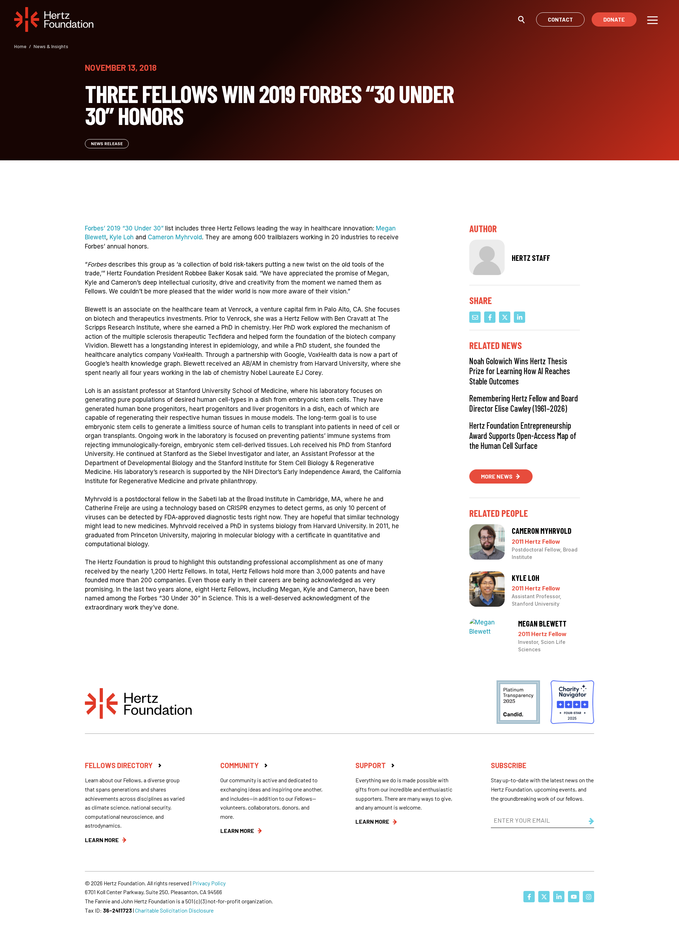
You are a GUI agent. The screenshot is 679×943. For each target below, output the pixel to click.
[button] (521, 19)
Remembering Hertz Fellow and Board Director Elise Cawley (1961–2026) (523, 403)
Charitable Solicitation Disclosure (174, 910)
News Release (107, 143)
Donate (614, 19)
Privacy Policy (209, 883)
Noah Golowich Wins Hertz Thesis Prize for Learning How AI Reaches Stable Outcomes (519, 371)
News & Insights (51, 46)
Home (20, 46)
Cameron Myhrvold (175, 237)
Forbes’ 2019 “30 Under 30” (124, 228)
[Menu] (652, 19)
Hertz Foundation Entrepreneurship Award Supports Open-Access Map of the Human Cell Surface (522, 435)
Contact (560, 19)
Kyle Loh (122, 237)
